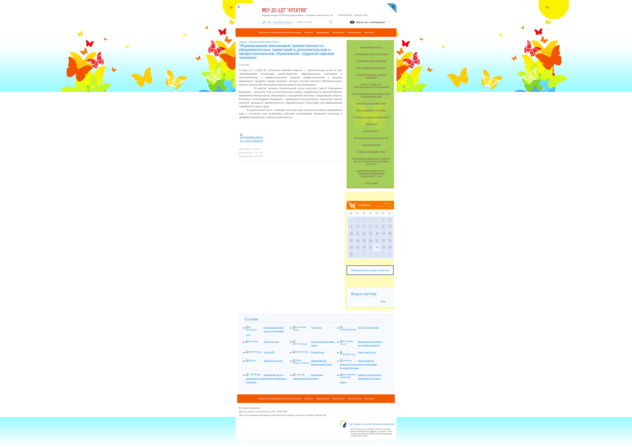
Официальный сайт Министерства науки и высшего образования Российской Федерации (358, 364)
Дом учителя (316, 327)
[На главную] (264, 22)
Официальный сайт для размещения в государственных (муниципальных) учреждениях (266, 378)
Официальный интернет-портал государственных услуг (265, 331)
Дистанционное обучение (371, 68)
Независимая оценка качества (370, 270)
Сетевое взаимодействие (371, 152)
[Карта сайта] (269, 22)
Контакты (369, 32)
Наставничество (371, 145)
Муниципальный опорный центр (264, 42)
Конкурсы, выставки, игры (371, 104)
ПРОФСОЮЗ (371, 124)
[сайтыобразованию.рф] (391, 8)
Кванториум (338, 32)
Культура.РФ (269, 352)
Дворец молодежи (271, 342)
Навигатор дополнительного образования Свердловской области (360, 378)
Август (387, 203)
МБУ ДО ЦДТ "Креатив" (285, 11)
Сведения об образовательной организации (279, 32)
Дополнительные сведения (371, 61)
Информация (322, 32)
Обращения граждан (371, 47)
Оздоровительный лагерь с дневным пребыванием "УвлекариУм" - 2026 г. (371, 174)
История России (317, 352)
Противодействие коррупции (371, 54)
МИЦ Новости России (273, 361)
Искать (331, 22)
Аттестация (371, 183)
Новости (308, 32)
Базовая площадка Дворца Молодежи (371, 76)
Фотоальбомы (354, 32)
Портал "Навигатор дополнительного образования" (371, 86)
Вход (383, 301)
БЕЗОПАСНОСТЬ (371, 131)
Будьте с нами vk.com (367, 352)
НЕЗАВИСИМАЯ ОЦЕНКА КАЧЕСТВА (371, 138)
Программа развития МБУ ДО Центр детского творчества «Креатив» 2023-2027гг (371, 161)
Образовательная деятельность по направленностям (371, 95)
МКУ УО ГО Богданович (368, 327)
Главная (243, 42)
